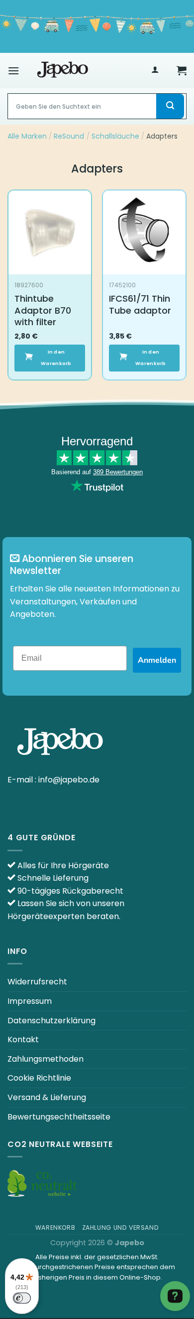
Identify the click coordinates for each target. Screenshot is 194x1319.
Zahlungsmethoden (45, 1059)
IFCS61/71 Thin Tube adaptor (140, 304)
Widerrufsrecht (37, 981)
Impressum (29, 1001)
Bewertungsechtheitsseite (58, 1117)
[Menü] (13, 70)
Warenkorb (55, 1227)
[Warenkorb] (182, 70)
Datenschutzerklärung (51, 1020)
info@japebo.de (68, 779)
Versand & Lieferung (46, 1097)
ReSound (69, 136)
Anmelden (157, 660)
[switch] (22, 1298)
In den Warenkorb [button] (56, 358)
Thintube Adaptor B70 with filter (42, 310)
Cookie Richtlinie (39, 1078)
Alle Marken (27, 136)
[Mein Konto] (155, 70)
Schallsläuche (115, 136)
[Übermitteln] (170, 106)
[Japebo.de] (62, 70)
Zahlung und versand (120, 1227)
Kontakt (23, 1039)
